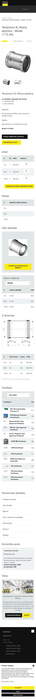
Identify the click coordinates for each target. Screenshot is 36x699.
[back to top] (32, 631)
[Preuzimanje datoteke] (24, 296)
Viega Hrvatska (6, 18)
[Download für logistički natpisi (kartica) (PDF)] (28, 202)
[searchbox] (16, 9)
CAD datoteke (18, 41)
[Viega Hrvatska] (5, 2)
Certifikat (7, 402)
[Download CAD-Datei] (24, 290)
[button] (18, 499)
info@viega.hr (10, 654)
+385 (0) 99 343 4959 (13, 646)
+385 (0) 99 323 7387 (13, 651)
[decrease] (21, 165)
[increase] (31, 165)
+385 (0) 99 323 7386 (13, 648)
